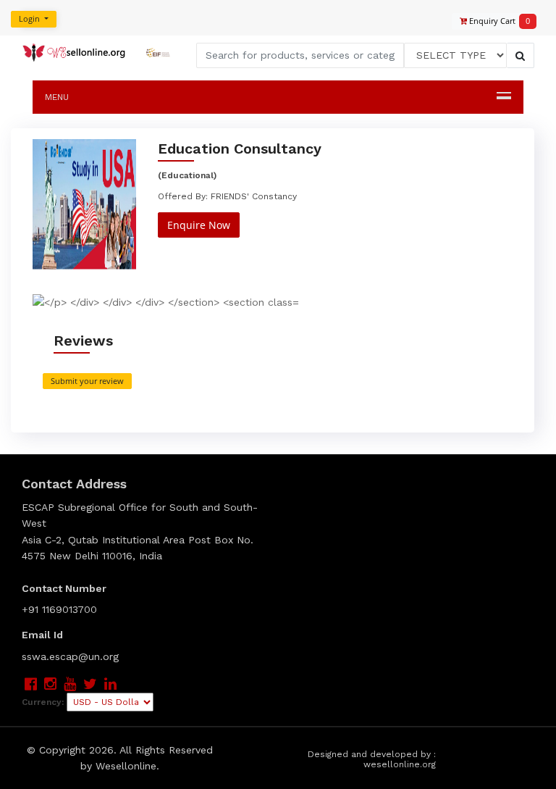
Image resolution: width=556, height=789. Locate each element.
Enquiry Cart (495, 20)
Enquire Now (198, 225)
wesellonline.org (399, 764)
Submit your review (87, 380)
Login (30, 18)
